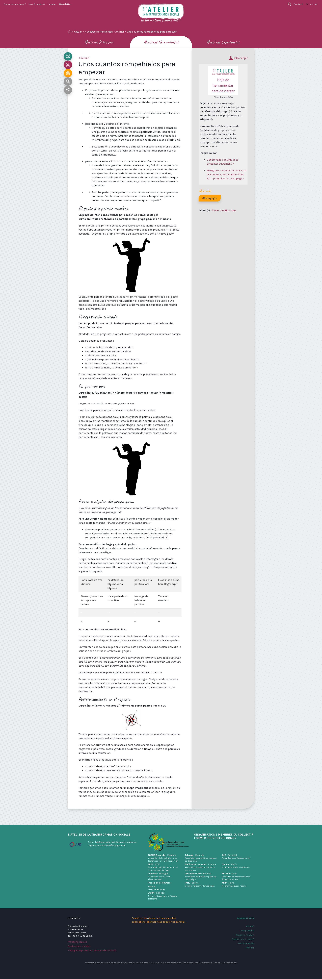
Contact (298, 4)
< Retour (83, 58)
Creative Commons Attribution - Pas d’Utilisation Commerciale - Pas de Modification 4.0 (194, 962)
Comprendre (247, 930)
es (316, 4)
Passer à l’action (244, 935)
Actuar (78, 31)
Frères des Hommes (224, 210)
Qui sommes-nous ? (15, 4)
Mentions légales (77, 941)
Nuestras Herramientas (99, 31)
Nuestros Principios (99, 42)
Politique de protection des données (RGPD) (92, 950)
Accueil (250, 926)
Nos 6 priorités (37, 4)
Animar (119, 31)
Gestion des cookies (79, 946)
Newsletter (65, 4)
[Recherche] (289, 4)
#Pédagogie (209, 198)
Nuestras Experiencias (223, 42)
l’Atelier (52, 4)
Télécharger (240, 58)
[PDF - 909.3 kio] (223, 80)
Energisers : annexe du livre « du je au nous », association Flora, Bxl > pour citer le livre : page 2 (226, 174)
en (311, 4)
